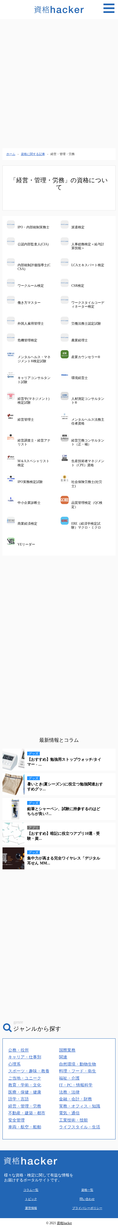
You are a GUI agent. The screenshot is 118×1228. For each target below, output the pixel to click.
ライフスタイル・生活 (79, 1127)
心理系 (14, 1064)
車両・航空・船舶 (24, 1127)
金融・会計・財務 (75, 1099)
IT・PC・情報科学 (75, 1085)
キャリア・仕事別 (24, 1057)
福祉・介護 (69, 1078)
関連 (63, 1057)
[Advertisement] (59, 84)
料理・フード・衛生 (77, 1071)
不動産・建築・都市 (26, 1113)
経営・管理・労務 (24, 1106)
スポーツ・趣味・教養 (28, 1071)
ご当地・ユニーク (24, 1078)
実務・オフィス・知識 (79, 1106)
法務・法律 (69, 1092)
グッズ (33, 753)
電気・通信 (69, 1113)
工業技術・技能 (73, 1120)
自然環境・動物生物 (77, 1064)
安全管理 (16, 1120)
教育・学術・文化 (24, 1085)
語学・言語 (18, 1099)
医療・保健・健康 (24, 1092)
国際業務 (67, 1050)
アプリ (33, 828)
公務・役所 (18, 1050)
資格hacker (64, 1223)
